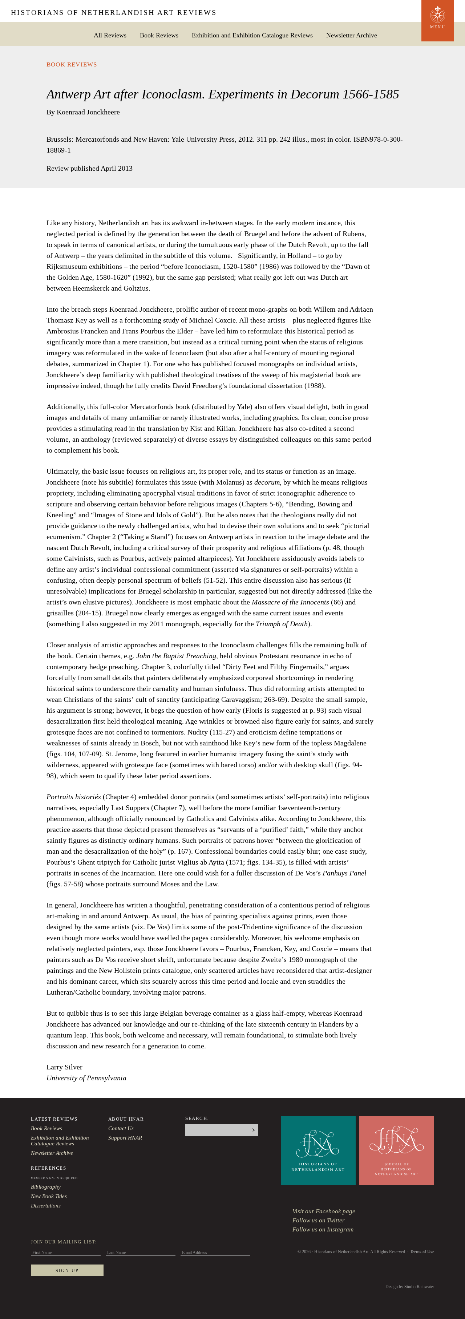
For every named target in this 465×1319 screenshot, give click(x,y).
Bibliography (46, 1187)
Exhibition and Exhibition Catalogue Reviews (252, 35)
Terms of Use (422, 1251)
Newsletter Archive (351, 35)
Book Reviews (159, 35)
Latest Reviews (54, 1119)
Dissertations (46, 1206)
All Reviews (110, 35)
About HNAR (126, 1119)
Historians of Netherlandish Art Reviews (114, 12)
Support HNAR (125, 1138)
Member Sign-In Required (54, 1178)
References (48, 1168)
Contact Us (121, 1128)
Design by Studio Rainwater (409, 1286)
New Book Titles (49, 1196)
